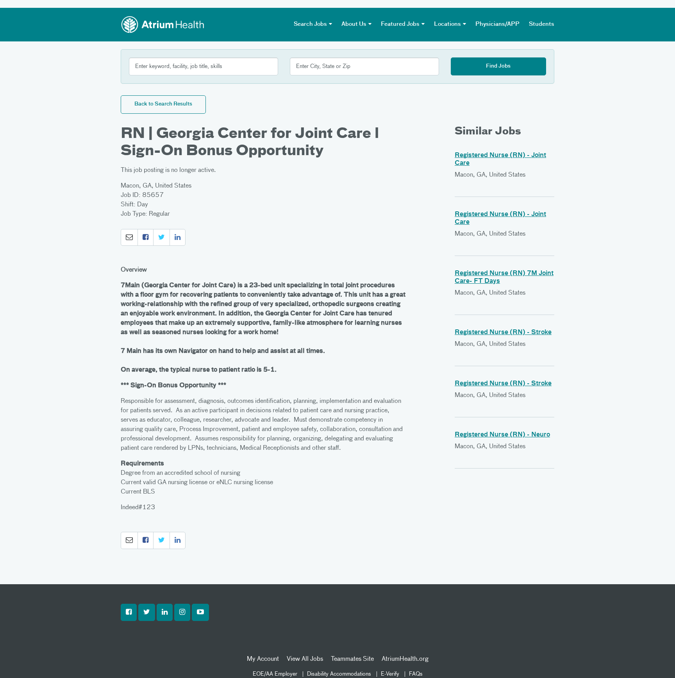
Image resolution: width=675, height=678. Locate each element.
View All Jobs (305, 659)
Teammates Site (352, 659)
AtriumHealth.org (405, 659)
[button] (129, 237)
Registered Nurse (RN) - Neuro (502, 435)
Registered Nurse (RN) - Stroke (503, 332)
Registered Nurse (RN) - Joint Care (500, 159)
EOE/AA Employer (275, 674)
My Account (263, 659)
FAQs (416, 674)
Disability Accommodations (339, 674)
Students (541, 24)
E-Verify (390, 674)
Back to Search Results (163, 104)
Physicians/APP (497, 24)
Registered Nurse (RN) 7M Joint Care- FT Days (504, 277)
